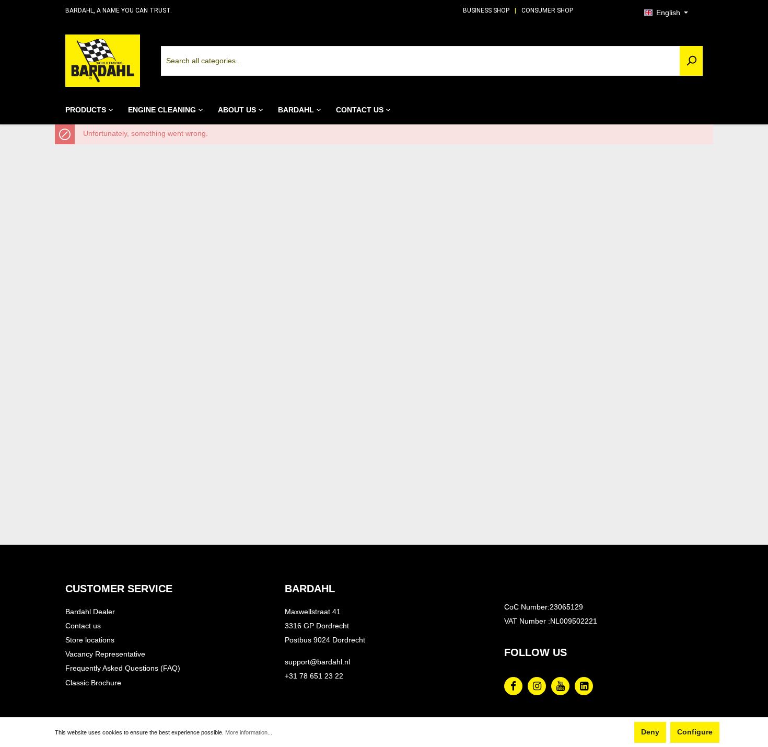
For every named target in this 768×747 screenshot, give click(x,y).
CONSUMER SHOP (547, 10)
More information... (248, 732)
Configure (695, 732)
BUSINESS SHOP (486, 10)
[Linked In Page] (584, 686)
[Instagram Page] (537, 686)
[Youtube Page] (560, 686)
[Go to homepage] (102, 61)
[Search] (691, 61)
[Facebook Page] (513, 686)
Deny (650, 732)
